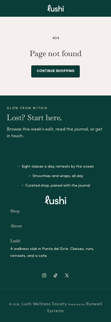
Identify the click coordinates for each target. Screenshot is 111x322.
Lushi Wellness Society (44, 304)
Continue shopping (55, 71)
